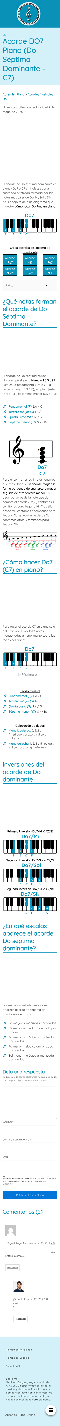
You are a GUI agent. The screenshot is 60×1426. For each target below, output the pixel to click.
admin (22, 1299)
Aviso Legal (13, 1365)
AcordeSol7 (10, 271)
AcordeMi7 (30, 260)
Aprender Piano (13, 94)
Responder (12, 1267)
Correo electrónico (17, 1139)
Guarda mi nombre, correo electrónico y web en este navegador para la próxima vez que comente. (29, 1181)
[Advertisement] (30, 148)
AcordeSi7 (50, 271)
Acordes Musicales (40, 94)
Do (4, 34)
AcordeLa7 (30, 271)
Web (5, 1157)
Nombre (8, 1122)
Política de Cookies (17, 1357)
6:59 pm (48, 1299)
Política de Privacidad (19, 1349)
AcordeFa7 (50, 260)
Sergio (22, 1382)
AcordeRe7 (10, 260)
